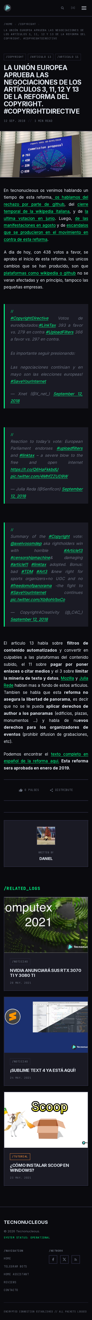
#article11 (19, 564)
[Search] (63, 8)
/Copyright (27, 24)
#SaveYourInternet (28, 381)
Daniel (46, 858)
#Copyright (59, 536)
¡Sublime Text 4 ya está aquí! (43, 1070)
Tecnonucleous (26, 1222)
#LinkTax (47, 325)
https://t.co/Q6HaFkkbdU (34, 469)
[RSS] (75, 1259)
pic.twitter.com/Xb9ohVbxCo (37, 599)
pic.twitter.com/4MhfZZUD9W (39, 476)
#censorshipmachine (30, 557)
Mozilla (67, 678)
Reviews (10, 1282)
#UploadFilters (59, 332)
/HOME (8, 24)
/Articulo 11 (68, 56)
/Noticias (20, 961)
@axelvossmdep (26, 543)
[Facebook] (53, 1259)
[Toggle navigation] (84, 8)
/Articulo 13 (40, 56)
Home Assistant (16, 1274)
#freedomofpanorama (31, 585)
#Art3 (41, 571)
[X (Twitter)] (64, 1259)
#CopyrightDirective (29, 318)
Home (7, 1258)
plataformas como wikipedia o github (40, 273)
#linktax (26, 455)
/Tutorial (20, 1156)
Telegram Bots (15, 1266)
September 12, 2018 (29, 619)
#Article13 (73, 550)
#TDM (27, 571)
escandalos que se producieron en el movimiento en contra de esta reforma (46, 232)
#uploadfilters (70, 448)
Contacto (11, 1290)
